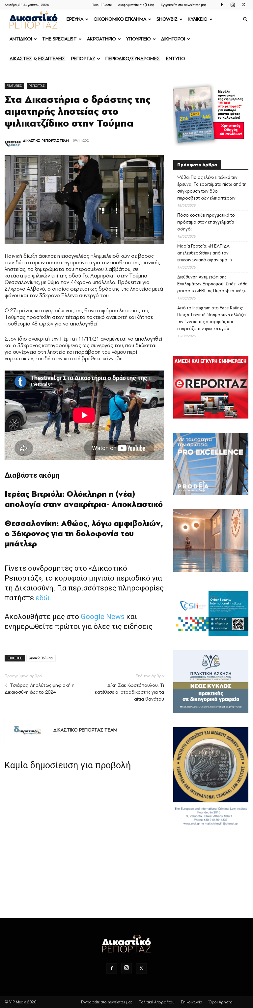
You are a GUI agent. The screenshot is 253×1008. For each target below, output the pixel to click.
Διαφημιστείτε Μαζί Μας (136, 5)
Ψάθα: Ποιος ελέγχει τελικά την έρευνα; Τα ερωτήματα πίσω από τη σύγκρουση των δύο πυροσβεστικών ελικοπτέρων (211, 188)
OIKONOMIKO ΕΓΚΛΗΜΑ (120, 19)
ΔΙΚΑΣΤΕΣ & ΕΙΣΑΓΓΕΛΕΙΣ (37, 58)
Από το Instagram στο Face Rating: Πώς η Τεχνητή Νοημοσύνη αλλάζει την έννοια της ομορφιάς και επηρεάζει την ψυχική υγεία (211, 318)
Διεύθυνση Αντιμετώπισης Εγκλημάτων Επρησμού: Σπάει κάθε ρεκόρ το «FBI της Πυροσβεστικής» (212, 284)
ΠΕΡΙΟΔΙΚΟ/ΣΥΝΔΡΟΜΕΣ (132, 58)
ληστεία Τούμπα (41, 658)
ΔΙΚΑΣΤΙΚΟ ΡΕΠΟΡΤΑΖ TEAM (46, 140)
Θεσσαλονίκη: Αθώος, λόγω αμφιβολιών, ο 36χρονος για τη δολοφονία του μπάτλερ (84, 533)
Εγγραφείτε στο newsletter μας (184, 5)
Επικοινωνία (191, 1002)
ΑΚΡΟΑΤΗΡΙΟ (101, 39)
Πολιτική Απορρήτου (157, 1002)
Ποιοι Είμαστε (102, 5)
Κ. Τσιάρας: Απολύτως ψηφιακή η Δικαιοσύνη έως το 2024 (39, 689)
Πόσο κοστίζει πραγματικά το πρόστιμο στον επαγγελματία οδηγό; (206, 222)
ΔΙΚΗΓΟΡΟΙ (173, 39)
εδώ (42, 598)
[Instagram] (233, 4)
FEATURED (14, 85)
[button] (245, 19)
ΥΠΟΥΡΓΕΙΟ (138, 39)
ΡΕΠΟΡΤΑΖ (83, 58)
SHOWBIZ (167, 19)
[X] (243, 4)
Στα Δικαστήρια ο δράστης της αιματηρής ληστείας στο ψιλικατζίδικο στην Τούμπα (78, 111)
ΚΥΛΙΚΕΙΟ (198, 19)
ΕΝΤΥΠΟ (175, 58)
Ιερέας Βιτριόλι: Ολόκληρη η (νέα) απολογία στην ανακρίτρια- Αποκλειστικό (84, 499)
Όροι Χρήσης (221, 1002)
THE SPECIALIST (59, 39)
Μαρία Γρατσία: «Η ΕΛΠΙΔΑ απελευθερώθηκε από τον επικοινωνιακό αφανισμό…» (205, 253)
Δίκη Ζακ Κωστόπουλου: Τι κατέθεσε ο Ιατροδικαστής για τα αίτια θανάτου (129, 692)
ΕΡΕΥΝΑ (75, 19)
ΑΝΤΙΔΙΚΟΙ (21, 39)
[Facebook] (222, 4)
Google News (103, 616)
